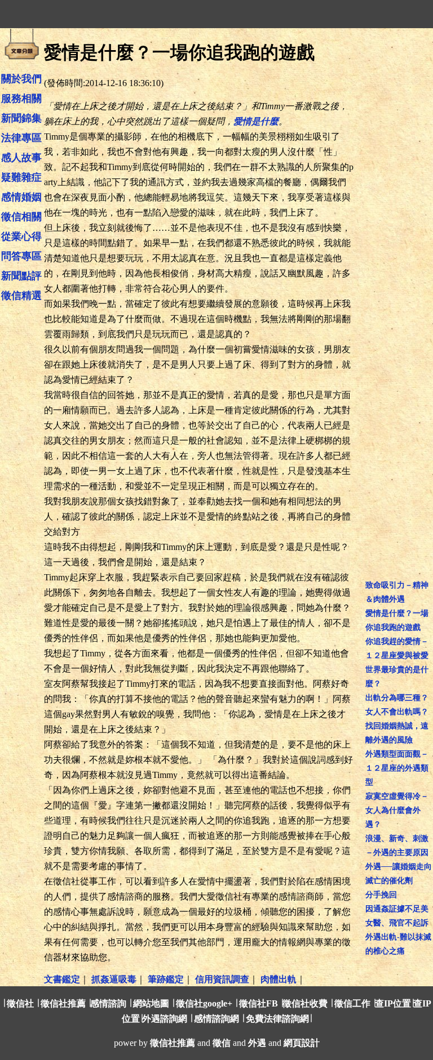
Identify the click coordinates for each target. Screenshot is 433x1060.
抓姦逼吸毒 (113, 979)
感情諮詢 (108, 1003)
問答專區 (21, 256)
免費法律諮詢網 (277, 1018)
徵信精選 (21, 295)
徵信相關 (21, 216)
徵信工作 (352, 1003)
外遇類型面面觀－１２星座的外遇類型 (396, 768)
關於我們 (21, 78)
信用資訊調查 (222, 979)
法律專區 (21, 138)
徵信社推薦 (63, 1003)
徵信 (222, 1043)
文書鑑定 (62, 979)
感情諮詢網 (216, 1018)
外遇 (257, 1043)
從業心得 (21, 236)
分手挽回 (381, 895)
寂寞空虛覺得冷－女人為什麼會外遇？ (396, 810)
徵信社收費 (305, 1003)
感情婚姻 (21, 197)
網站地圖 (151, 1003)
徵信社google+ (204, 1003)
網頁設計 (302, 1043)
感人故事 (21, 157)
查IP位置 (393, 1003)
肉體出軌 (278, 979)
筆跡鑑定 (166, 979)
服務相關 (21, 98)
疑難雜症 (21, 177)
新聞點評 (21, 275)
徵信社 (20, 1003)
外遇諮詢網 (164, 1018)
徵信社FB (258, 1003)
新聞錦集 (21, 118)
